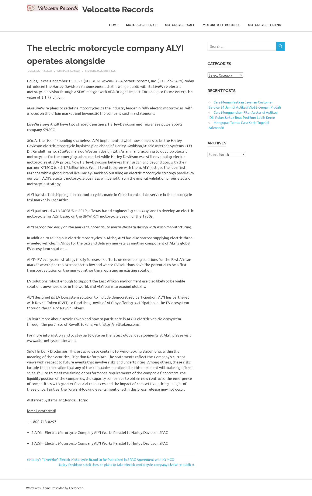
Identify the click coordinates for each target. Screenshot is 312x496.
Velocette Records (118, 9)
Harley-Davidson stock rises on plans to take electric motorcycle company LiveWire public (124, 464)
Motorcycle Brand (264, 25)
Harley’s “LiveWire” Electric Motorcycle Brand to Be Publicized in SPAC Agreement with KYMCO (101, 459)
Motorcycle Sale (180, 25)
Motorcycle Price (141, 25)
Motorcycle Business (221, 25)
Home (113, 25)
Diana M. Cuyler (68, 70)
